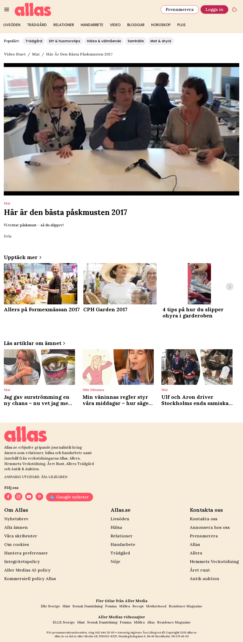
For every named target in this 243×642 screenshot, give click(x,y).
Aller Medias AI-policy (27, 570)
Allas (195, 544)
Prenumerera (180, 9)
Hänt (66, 606)
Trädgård (37, 24)
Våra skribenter (20, 536)
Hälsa (116, 527)
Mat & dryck (160, 41)
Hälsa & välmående (104, 41)
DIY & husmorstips (64, 41)
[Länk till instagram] (18, 497)
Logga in (214, 9)
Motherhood (156, 606)
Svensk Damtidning (87, 606)
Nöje (115, 561)
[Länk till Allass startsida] (85, 9)
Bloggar (136, 24)
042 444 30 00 (105, 632)
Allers (196, 553)
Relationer (63, 24)
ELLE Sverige (64, 622)
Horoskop (161, 24)
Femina (111, 606)
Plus (181, 24)
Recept (138, 606)
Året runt (200, 570)
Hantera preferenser (26, 553)
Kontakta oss (203, 518)
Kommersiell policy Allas (30, 578)
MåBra (124, 606)
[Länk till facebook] (8, 497)
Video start (15, 54)
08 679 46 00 (180, 636)
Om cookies (16, 544)
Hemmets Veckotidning (214, 561)
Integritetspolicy (22, 561)
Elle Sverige (50, 606)
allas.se (192, 632)
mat (36, 54)
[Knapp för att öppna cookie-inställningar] (234, 9)
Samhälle (136, 41)
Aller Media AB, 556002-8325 (97, 636)
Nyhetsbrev (16, 518)
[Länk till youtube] (29, 497)
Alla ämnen (16, 527)
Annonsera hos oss (210, 527)
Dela (7, 236)
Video (115, 24)
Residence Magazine (185, 606)
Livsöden (11, 24)
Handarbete (92, 24)
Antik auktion (204, 578)
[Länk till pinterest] (39, 497)
